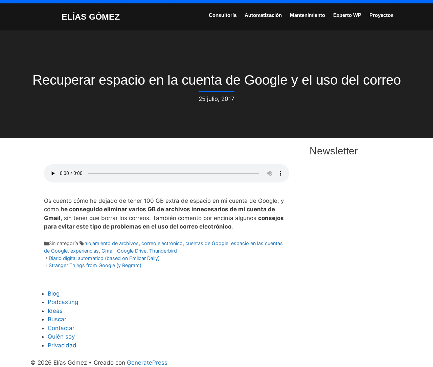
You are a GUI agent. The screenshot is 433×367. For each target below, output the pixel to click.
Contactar (61, 328)
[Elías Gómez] (46, 16)
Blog (54, 293)
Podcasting (63, 302)
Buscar (57, 319)
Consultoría (222, 15)
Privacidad (62, 345)
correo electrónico (162, 243)
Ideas (55, 310)
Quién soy (61, 336)
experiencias (84, 251)
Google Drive (131, 251)
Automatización (263, 15)
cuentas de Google (206, 243)
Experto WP (347, 15)
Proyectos (381, 15)
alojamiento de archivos (112, 243)
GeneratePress (147, 362)
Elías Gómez (91, 16)
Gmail (107, 251)
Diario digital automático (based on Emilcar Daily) (104, 258)
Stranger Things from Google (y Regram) (95, 265)
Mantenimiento (307, 15)
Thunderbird (163, 251)
